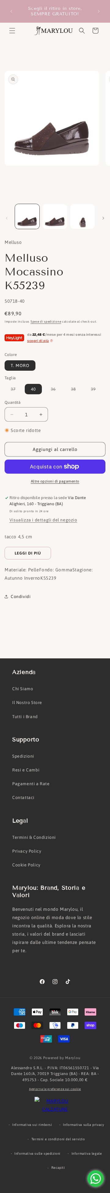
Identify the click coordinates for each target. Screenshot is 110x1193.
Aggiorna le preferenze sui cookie (55, 1089)
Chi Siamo (22, 688)
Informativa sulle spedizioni (37, 1153)
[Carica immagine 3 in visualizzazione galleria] (82, 216)
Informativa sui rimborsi (32, 1125)
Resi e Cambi (25, 769)
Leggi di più (28, 553)
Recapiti (58, 1167)
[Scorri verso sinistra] (6, 218)
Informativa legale (87, 1153)
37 (16, 390)
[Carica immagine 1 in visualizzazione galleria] (27, 216)
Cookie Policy (26, 864)
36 (56, 390)
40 (33, 389)
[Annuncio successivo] (98, 11)
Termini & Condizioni (34, 837)
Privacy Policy (26, 851)
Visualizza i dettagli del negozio (43, 519)
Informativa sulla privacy (83, 1125)
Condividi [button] (21, 596)
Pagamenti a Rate (31, 783)
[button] (12, 30)
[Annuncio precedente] (11, 11)
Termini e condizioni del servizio (58, 1139)
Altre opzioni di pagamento (55, 481)
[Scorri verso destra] (103, 218)
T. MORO (20, 365)
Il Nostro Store (27, 702)
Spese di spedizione (46, 321)
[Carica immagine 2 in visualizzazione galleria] (54, 216)
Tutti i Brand (25, 716)
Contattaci (23, 797)
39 (96, 390)
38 (76, 390)
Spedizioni (23, 756)
